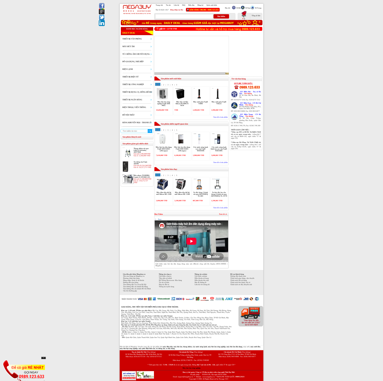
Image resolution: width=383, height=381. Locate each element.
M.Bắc (238, 8)
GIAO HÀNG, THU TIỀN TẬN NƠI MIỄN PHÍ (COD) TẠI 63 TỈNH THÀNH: (149, 307)
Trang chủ (159, 5)
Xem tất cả (223, 214)
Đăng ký (200, 5)
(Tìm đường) (151, 352)
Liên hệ (176, 5)
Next (227, 73)
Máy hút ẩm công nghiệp (191, 368)
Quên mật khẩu (211, 5)
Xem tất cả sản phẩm (220, 117)
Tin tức (168, 5)
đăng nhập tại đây (176, 10)
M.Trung (258, 8)
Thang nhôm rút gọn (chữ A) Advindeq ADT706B (141, 150)
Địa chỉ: (227, 8)
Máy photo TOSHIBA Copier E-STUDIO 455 (142, 176)
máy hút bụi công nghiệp (129, 348)
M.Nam (248, 8)
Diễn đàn (191, 5)
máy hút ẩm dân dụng (234, 347)
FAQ (183, 5)
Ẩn (43, 358)
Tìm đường (248, 93)
